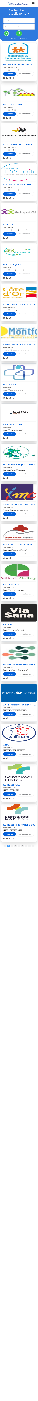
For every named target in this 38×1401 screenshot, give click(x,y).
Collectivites (19, 150)
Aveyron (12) (16, 670)
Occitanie (13, 470)
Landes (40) (13, 270)
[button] (14, 39)
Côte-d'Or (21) (13, 310)
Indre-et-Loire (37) (14, 630)
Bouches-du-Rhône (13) (15, 190)
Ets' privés (21, 190)
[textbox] (19, 27)
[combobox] (19, 27)
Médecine (5, 70)
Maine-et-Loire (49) (14, 70)
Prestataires (19, 430)
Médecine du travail (8, 670)
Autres (17, 790)
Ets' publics (23, 710)
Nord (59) (12, 110)
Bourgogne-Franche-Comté (17, 830)
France (14, 750)
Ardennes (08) (15, 510)
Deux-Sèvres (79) (16, 230)
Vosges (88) (13, 590)
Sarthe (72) (12, 150)
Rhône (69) (12, 430)
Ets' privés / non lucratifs (25, 70)
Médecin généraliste (8, 550)
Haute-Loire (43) (17, 550)
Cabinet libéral (21, 470)
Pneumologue (6, 470)
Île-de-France (13, 390)
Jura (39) (12, 790)
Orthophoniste (7, 230)
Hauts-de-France (16, 350)
